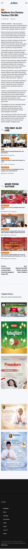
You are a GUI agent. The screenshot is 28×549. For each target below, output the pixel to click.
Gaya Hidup (6, 519)
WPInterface (4, 545)
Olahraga (5, 515)
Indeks (5, 533)
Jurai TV (5, 530)
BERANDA (6, 508)
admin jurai (13, 19)
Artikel (4, 526)
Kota (3, 9)
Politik (4, 523)
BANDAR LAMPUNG (5, 158)
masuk (9, 297)
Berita (4, 512)
